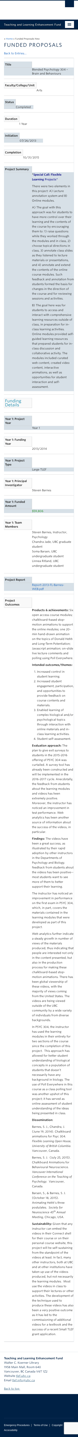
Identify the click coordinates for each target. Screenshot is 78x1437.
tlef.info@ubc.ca (23, 1380)
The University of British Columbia (28, 8)
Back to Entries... (15, 53)
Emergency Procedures (17, 1425)
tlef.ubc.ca (23, 1375)
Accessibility (10, 1430)
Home (9, 38)
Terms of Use (41, 1425)
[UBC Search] (69, 5)
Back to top (12, 1388)
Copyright (57, 1425)
